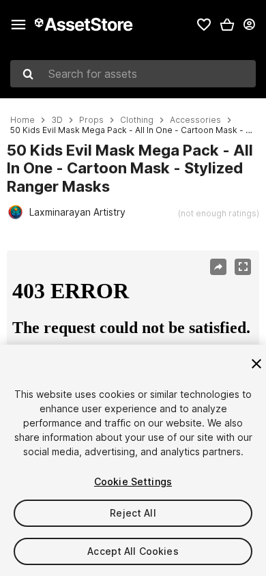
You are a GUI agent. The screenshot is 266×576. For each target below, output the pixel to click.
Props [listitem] (91, 120)
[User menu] (249, 24)
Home (22, 120)
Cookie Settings (133, 481)
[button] (227, 24)
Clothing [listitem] (136, 120)
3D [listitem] (57, 120)
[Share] (218, 267)
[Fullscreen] (243, 267)
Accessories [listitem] (195, 120)
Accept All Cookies (133, 551)
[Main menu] (18, 24)
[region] (132, 335)
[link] (204, 24)
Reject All (133, 513)
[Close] (256, 364)
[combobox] (133, 73)
